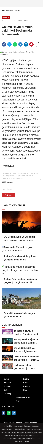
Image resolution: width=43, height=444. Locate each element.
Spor (25, 390)
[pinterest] (31, 44)
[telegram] (20, 44)
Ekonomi (7, 383)
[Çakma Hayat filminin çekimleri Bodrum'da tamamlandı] (21, 53)
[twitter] (9, 44)
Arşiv (18, 401)
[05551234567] (8, 413)
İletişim (19, 423)
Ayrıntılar (18, 441)
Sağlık (6, 390)
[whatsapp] (15, 44)
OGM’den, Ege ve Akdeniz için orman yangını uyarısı (19, 238)
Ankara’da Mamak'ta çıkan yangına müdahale (20, 258)
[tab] (9, 166)
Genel (25, 383)
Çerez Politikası (30, 423)
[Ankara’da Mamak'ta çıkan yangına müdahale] (21, 249)
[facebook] (4, 44)
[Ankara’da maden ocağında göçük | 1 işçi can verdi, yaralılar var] (21, 270)
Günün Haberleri (23, 397)
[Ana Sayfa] (3, 11)
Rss (6, 423)
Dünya (6, 379)
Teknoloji (7, 394)
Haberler (9, 11)
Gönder (8, 195)
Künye (12, 423)
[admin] (14, 413)
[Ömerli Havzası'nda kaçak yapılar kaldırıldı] (21, 298)
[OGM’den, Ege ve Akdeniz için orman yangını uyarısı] (21, 222)
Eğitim (26, 379)
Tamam (26, 441)
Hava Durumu (8, 407)
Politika (26, 386)
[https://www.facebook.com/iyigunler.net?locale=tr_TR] (3, 413)
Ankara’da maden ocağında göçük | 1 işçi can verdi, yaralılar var (20, 281)
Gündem (17, 11)
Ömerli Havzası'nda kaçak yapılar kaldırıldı (19, 315)
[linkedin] (26, 44)
